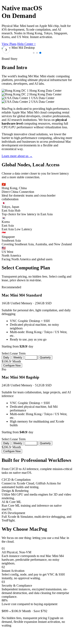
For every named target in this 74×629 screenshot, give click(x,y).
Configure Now (12, 365)
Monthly (31, 357)
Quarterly (45, 357)
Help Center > (26, 44)
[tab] (34, 53)
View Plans (9, 44)
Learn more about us (17, 156)
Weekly (17, 357)
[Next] (6, 49)
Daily (6, 357)
